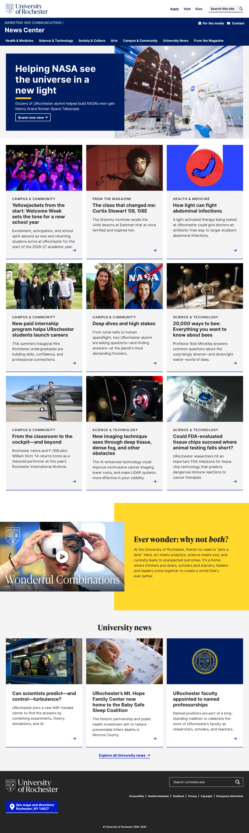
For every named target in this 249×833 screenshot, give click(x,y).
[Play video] (62, 556)
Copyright (206, 796)
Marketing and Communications (33, 23)
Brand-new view (31, 117)
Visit (187, 9)
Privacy (192, 796)
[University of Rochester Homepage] (27, 9)
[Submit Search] (237, 782)
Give (198, 9)
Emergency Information (229, 796)
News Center (24, 30)
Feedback (178, 796)
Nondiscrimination (158, 796)
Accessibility (136, 796)
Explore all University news (122, 755)
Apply (174, 9)
